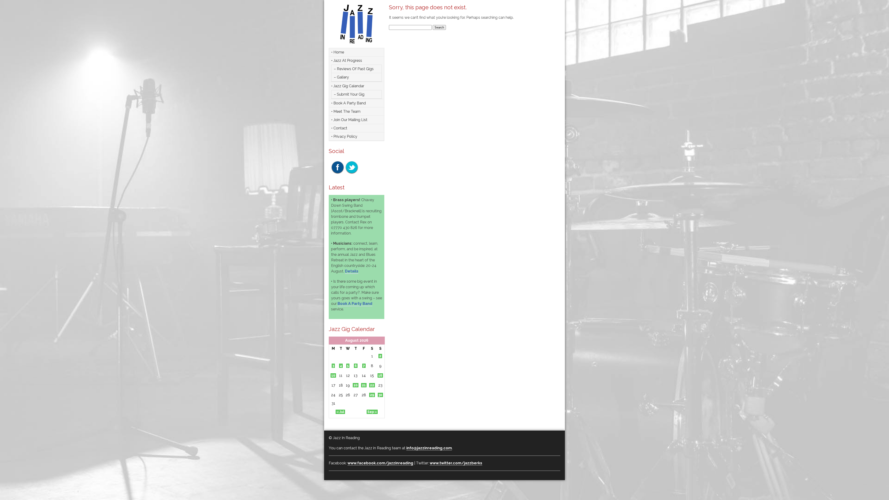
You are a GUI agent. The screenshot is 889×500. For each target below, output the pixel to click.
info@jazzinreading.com (429, 448)
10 (333, 375)
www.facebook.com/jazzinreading (380, 463)
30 (380, 395)
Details (351, 271)
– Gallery (341, 77)
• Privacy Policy (344, 136)
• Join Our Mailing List (349, 120)
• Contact (339, 128)
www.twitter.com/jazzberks (456, 463)
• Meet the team (345, 111)
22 (372, 385)
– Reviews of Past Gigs (354, 69)
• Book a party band (348, 103)
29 (372, 395)
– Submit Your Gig (349, 94)
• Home (337, 52)
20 (356, 385)
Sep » (372, 412)
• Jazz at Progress (346, 60)
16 (380, 375)
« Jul (340, 412)
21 (364, 385)
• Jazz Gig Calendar (347, 86)
